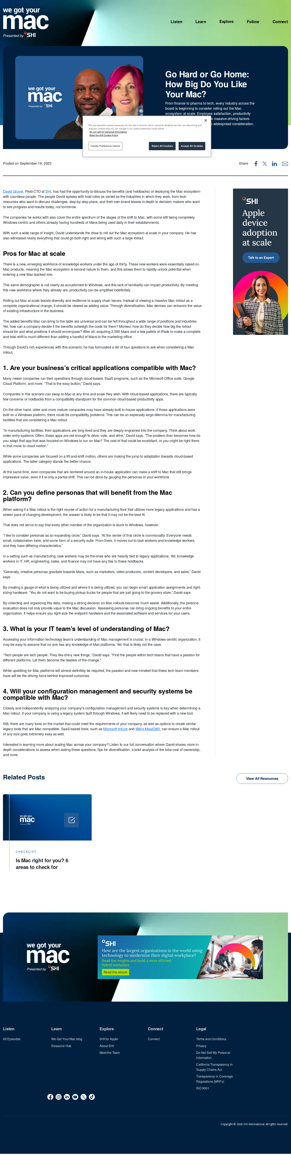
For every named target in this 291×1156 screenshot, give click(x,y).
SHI (48, 191)
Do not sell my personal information (108, 131)
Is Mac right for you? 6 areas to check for (42, 864)
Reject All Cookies (162, 145)
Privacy (201, 1046)
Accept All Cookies (192, 145)
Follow (253, 21)
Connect (280, 21)
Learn (200, 21)
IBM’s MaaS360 (147, 728)
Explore (226, 21)
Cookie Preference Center (105, 145)
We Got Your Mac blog (66, 1039)
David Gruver (13, 191)
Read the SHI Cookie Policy (103, 135)
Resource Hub (61, 1046)
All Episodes (11, 1039)
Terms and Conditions (211, 1039)
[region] (147, 136)
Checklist (26, 852)
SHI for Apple (109, 1039)
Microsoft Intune (115, 728)
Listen (176, 21)
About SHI (107, 1046)
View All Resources (262, 778)
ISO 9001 (202, 1088)
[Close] (205, 120)
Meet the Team (110, 1052)
